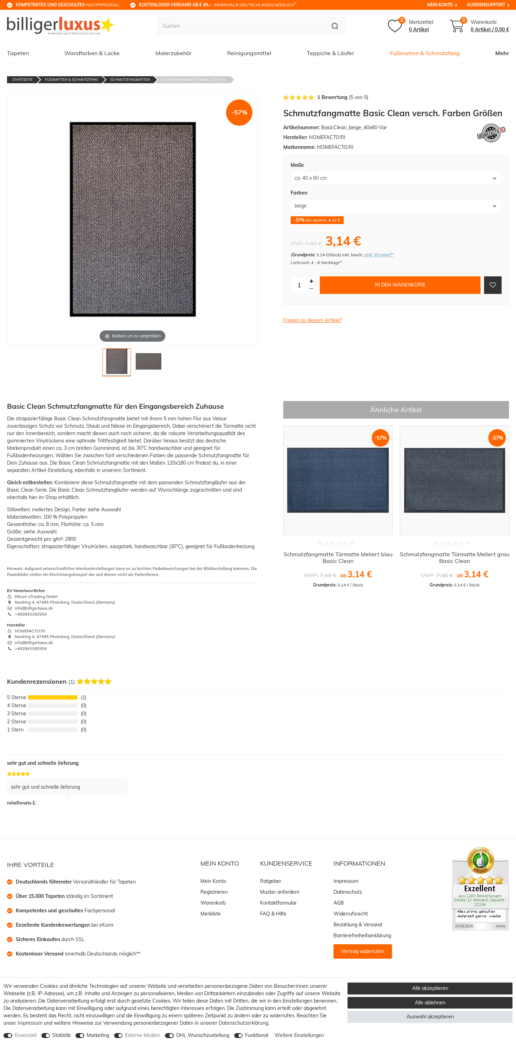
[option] (338, 507)
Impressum (345, 881)
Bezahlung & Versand (357, 924)
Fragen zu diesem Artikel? (312, 320)
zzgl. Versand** (379, 254)
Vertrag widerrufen (362, 951)
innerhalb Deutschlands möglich (218, 4)
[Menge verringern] (311, 289)
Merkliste (210, 914)
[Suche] (335, 26)
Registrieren (214, 892)
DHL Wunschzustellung (202, 1035)
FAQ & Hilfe (273, 914)
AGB (338, 903)
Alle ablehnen (430, 1002)
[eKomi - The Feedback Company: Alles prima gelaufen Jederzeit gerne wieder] (480, 888)
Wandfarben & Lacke (92, 53)
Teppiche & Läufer (330, 53)
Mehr (502, 53)
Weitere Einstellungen (299, 1035)
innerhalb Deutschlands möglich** (78, 954)
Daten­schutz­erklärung (243, 1023)
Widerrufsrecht (350, 914)
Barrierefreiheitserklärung (362, 935)
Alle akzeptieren (430, 988)
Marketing (98, 1035)
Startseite (22, 79)
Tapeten (18, 53)
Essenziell (26, 1035)
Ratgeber (270, 881)
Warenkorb (213, 903)
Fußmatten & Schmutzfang (425, 53)
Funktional (256, 1035)
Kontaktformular (278, 903)
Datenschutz (347, 892)
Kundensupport (486, 4)
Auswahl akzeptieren (430, 1016)
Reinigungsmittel (249, 53)
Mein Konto (440, 4)
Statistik (61, 1035)
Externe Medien (142, 1035)
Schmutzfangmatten (130, 79)
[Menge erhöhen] (311, 281)
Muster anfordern (279, 892)
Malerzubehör (174, 53)
